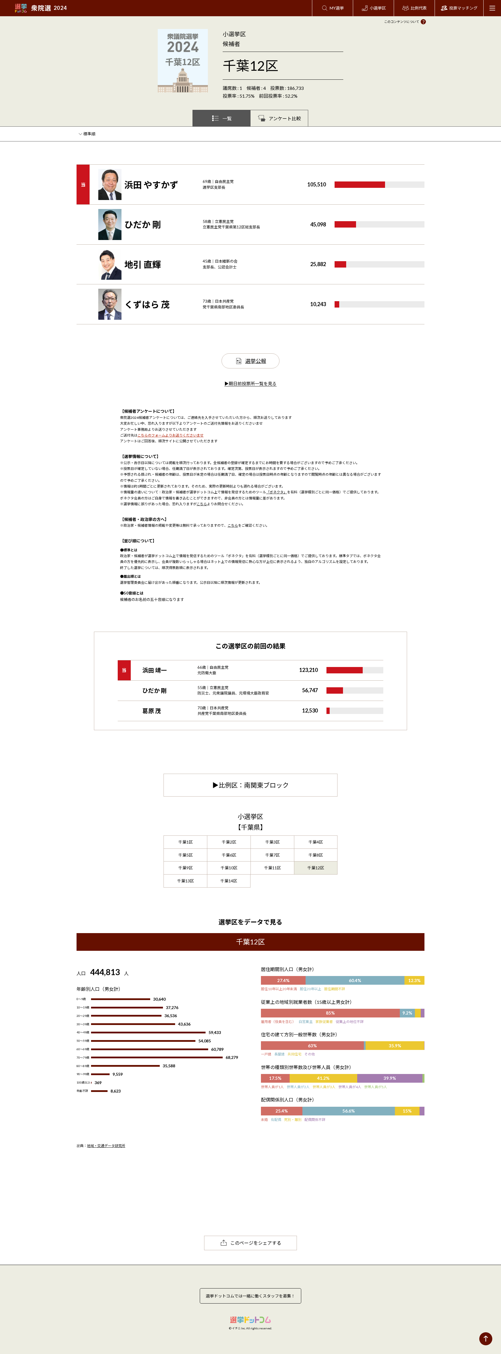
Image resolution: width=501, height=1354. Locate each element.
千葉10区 (229, 867)
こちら (202, 504)
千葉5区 (185, 855)
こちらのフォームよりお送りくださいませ (170, 435)
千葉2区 (229, 841)
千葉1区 (185, 841)
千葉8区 (315, 855)
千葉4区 (315, 841)
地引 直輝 (142, 264)
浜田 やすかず (151, 184)
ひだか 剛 (142, 224)
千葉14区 (228, 880)
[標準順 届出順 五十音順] (90, 134)
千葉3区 (272, 841)
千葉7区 (272, 855)
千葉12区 (315, 867)
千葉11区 (272, 867)
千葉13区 (185, 880)
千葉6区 (229, 855)
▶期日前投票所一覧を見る (250, 383)
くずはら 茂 (147, 304)
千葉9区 (185, 867)
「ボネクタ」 (276, 492)
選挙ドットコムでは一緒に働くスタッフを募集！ (250, 1295)
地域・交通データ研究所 (106, 1146)
